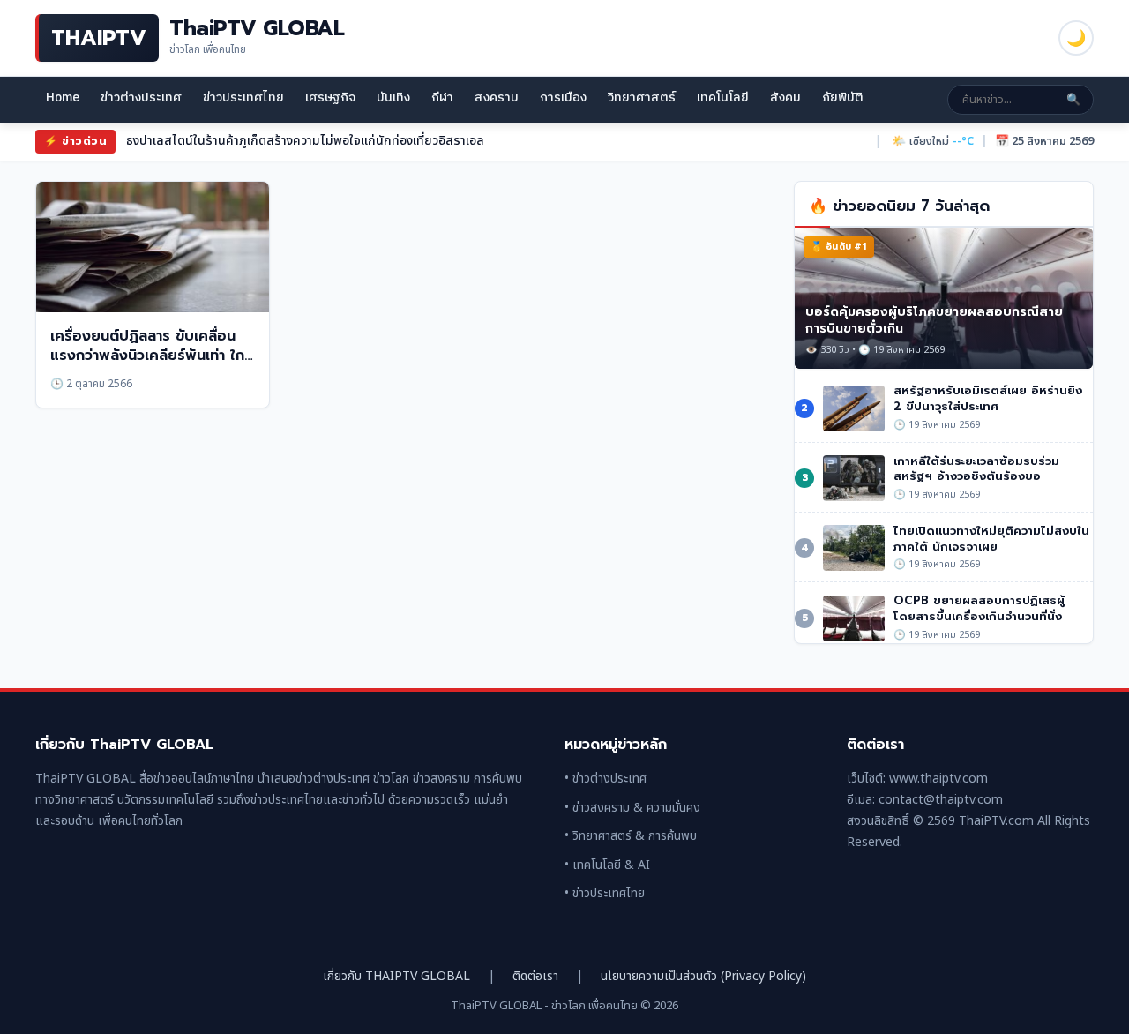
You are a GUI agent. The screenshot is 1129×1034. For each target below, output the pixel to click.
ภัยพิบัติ (843, 97)
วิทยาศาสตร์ (642, 97)
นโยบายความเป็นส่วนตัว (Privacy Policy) (703, 976)
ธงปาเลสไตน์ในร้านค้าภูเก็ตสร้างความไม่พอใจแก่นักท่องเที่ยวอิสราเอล (305, 140)
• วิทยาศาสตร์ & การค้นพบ (630, 836)
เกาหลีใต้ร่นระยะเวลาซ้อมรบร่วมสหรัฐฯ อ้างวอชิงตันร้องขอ (976, 469)
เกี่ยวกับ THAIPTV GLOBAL (396, 976)
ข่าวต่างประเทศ (141, 97)
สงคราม (497, 97)
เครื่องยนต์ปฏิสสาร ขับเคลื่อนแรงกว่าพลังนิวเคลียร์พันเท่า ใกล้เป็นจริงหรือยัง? (151, 356)
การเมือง (563, 97)
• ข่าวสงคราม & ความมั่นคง (632, 807)
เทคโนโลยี (723, 97)
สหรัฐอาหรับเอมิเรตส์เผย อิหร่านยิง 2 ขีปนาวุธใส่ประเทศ (987, 398)
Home (62, 97)
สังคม (785, 97)
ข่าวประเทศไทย (243, 97)
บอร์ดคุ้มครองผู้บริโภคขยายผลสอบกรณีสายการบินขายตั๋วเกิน (934, 320)
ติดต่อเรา (535, 976)
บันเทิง (393, 97)
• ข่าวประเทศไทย (604, 893)
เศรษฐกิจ (330, 97)
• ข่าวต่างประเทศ (605, 778)
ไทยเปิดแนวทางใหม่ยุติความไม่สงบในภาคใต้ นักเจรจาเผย (991, 538)
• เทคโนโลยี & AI (607, 865)
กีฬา (442, 97)
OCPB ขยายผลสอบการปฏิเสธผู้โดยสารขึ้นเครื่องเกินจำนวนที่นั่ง (979, 608)
